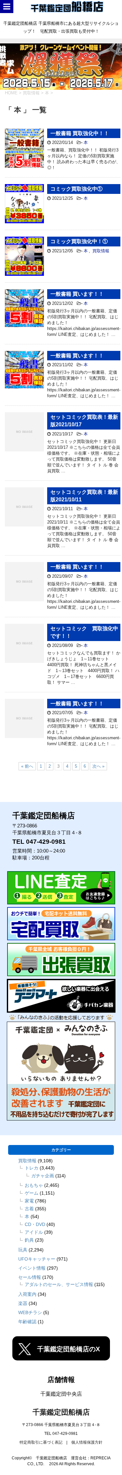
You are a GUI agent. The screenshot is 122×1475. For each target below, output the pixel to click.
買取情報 (100, 250)
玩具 (22, 1249)
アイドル (34, 1232)
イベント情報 (32, 1268)
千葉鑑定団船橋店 (61, 1412)
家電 (29, 1200)
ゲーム (31, 1193)
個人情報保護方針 (86, 1442)
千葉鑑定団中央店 (61, 1394)
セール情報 (29, 1277)
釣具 (29, 1240)
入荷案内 (27, 1294)
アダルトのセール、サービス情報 (59, 1284)
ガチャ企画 (42, 1175)
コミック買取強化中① (76, 189)
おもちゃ (34, 1185)
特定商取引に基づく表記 (41, 1442)
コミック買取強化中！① (79, 241)
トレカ (31, 1167)
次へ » (98, 766)
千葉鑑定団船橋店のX (68, 1349)
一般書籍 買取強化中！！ (79, 133)
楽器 (22, 1303)
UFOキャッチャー (36, 1259)
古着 (29, 1208)
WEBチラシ (30, 1312)
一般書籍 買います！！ (77, 294)
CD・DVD (35, 1224)
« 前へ (27, 766)
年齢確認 (27, 1321)
